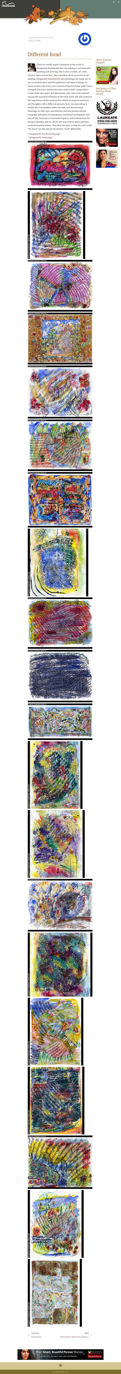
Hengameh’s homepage (41, 137)
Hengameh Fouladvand (47, 79)
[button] (60, 1365)
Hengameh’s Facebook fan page (45, 134)
